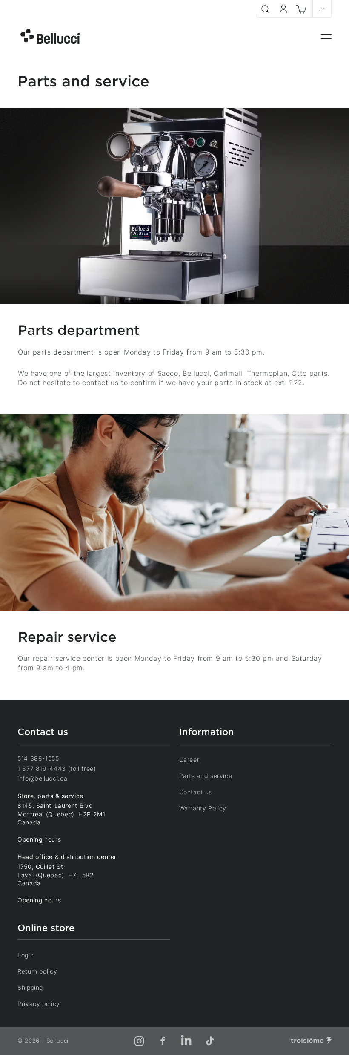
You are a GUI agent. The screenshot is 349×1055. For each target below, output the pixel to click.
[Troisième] (311, 1041)
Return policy (37, 971)
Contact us (195, 792)
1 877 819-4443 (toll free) (56, 768)
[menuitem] (326, 36)
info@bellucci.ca (42, 778)
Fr (321, 9)
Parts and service (205, 775)
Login (25, 955)
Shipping (30, 987)
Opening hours (39, 839)
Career (189, 759)
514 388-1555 (38, 758)
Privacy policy (38, 1003)
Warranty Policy (203, 808)
